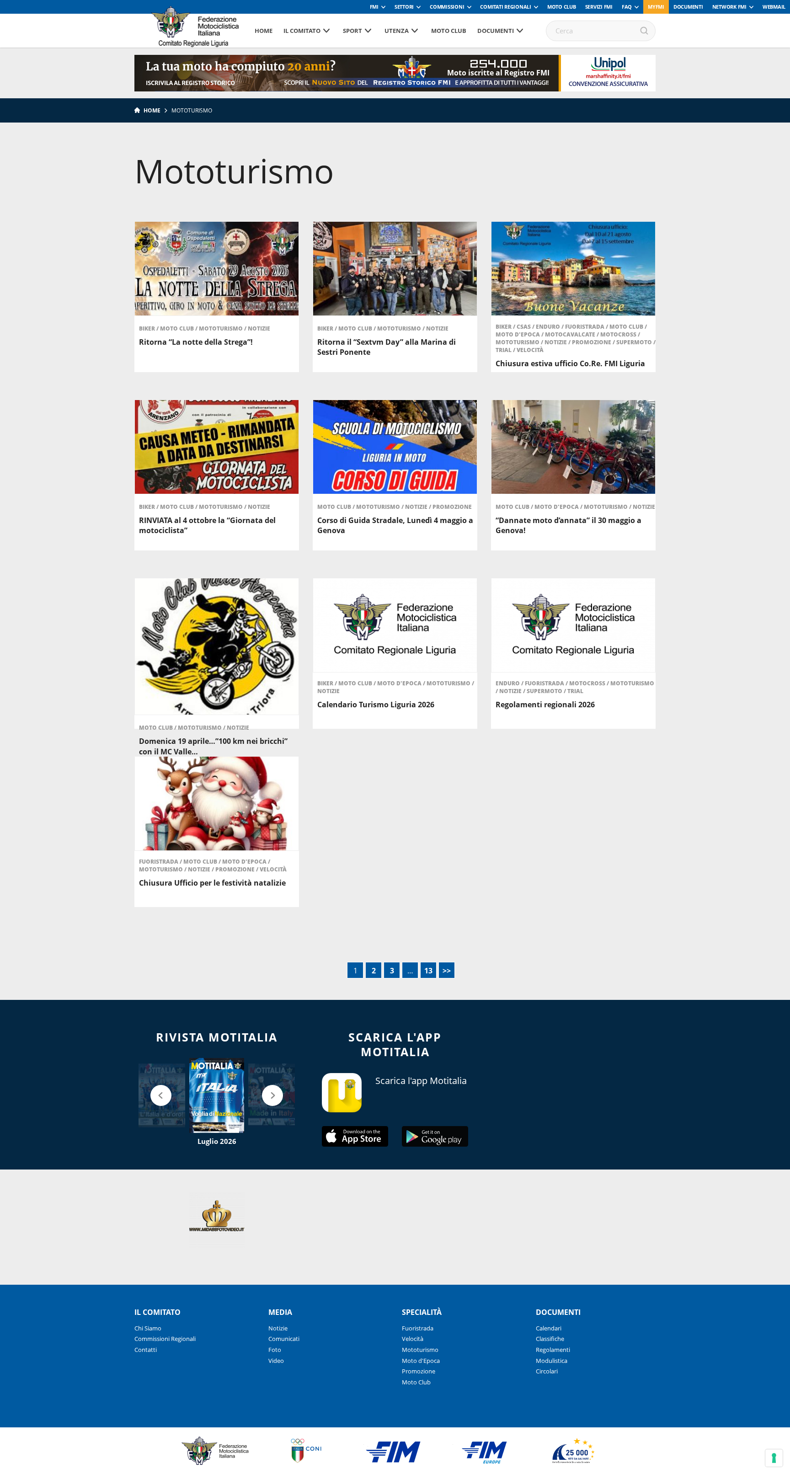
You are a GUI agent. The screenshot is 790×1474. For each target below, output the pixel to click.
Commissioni (447, 6)
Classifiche (550, 1339)
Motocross (619, 334)
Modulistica (551, 1361)
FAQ (627, 6)
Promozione (592, 342)
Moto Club (561, 6)
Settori (404, 6)
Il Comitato (301, 31)
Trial (504, 350)
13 (428, 971)
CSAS (524, 327)
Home (263, 31)
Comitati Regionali (505, 6)
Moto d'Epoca (518, 334)
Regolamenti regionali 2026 (545, 705)
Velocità (530, 350)
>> (447, 971)
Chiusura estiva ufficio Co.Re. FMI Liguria (570, 363)
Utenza (396, 31)
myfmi (656, 6)
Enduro (548, 327)
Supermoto (634, 342)
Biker (147, 328)
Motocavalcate (571, 334)
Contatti (145, 1350)
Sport (352, 31)
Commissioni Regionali (165, 1339)
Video (276, 1361)
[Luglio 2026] (216, 1095)
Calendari (548, 1328)
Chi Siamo (147, 1328)
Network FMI (729, 6)
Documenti (688, 6)
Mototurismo (221, 328)
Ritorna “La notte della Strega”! (196, 342)
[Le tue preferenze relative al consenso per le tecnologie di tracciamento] (774, 1458)
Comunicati (283, 1339)
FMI (374, 6)
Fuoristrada (585, 327)
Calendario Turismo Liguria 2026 (375, 705)
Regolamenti (553, 1350)
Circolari (547, 1371)
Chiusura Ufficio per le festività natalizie (212, 883)
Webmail (774, 6)
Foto (274, 1350)
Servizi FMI (599, 6)
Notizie (259, 328)
